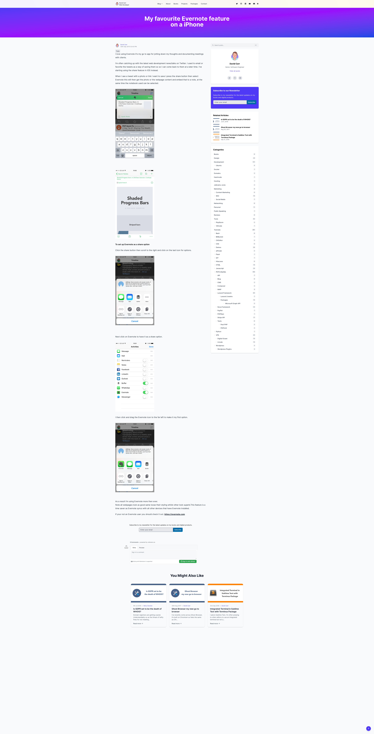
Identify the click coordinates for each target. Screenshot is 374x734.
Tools (117, 51)
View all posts (235, 71)
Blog (159, 4)
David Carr (123, 44)
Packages (194, 4)
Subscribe (177, 530)
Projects (184, 4)
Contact (204, 4)
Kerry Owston (148, 606)
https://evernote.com (174, 514)
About (168, 4)
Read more (137, 623)
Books (176, 4)
